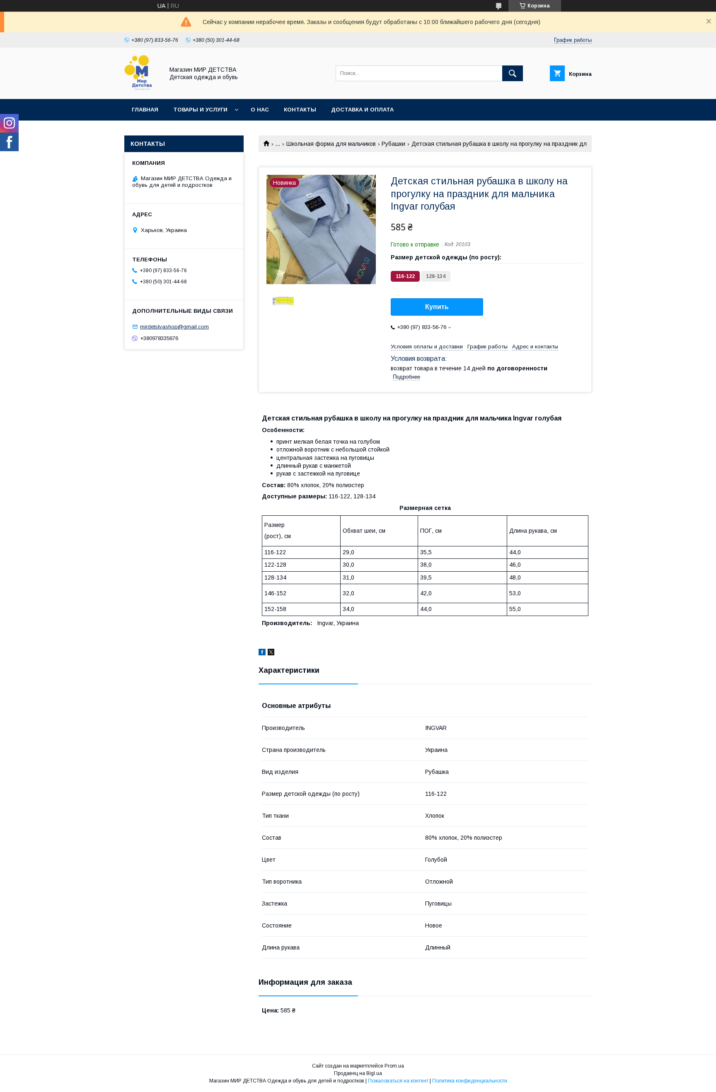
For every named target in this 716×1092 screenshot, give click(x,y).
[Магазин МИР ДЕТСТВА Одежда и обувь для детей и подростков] (142, 88)
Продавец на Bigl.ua (358, 1073)
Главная (145, 109)
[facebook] (262, 653)
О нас (260, 109)
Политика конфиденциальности (469, 1081)
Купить (437, 306)
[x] (271, 653)
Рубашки (393, 143)
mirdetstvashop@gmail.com (174, 327)
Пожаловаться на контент (398, 1081)
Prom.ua (394, 1066)
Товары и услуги (200, 109)
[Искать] (512, 73)
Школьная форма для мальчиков (331, 143)
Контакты (300, 109)
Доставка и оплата (362, 109)
